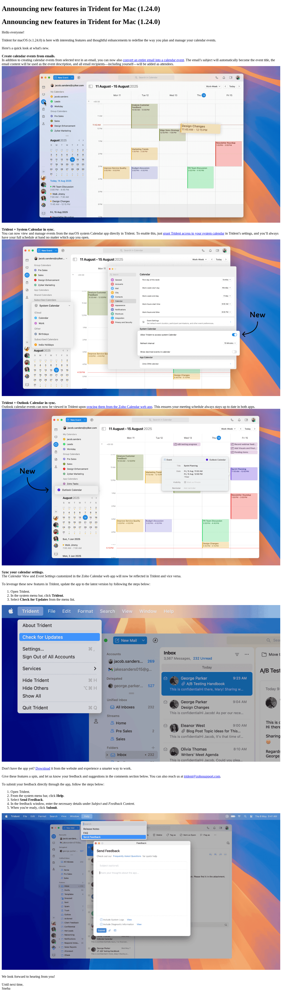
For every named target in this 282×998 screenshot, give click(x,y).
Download (42, 768)
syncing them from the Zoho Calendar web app (119, 407)
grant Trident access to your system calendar (193, 233)
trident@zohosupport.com (202, 776)
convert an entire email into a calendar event (153, 60)
